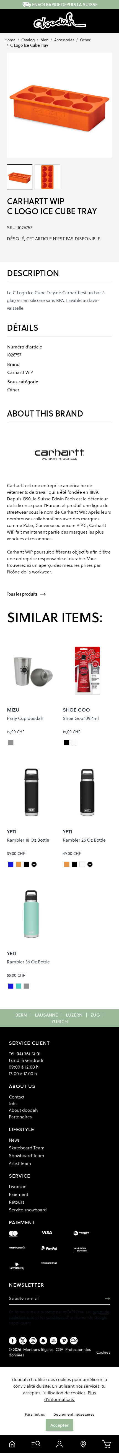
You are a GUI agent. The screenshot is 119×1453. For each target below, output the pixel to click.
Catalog (28, 40)
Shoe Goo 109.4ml (81, 718)
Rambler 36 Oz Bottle (28, 962)
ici (29, 565)
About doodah (23, 1110)
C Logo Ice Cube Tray (29, 45)
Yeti (11, 831)
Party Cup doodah (25, 718)
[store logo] (59, 21)
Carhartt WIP (35, 201)
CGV (59, 1349)
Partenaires (20, 1117)
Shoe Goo (76, 709)
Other (85, 40)
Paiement (18, 1194)
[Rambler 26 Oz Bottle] (90, 864)
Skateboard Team (27, 1148)
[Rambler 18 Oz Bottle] (34, 864)
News (14, 1140)
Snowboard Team (26, 1155)
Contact (16, 1097)
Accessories (64, 40)
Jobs (13, 1103)
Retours (16, 1202)
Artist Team (20, 1163)
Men (44, 40)
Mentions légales (38, 1349)
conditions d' (57, 1317)
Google (100, 1317)
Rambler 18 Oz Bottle (28, 840)
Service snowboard (28, 1210)
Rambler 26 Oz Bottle (84, 840)
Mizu (13, 709)
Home (9, 40)
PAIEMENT (22, 1222)
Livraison (18, 1186)
